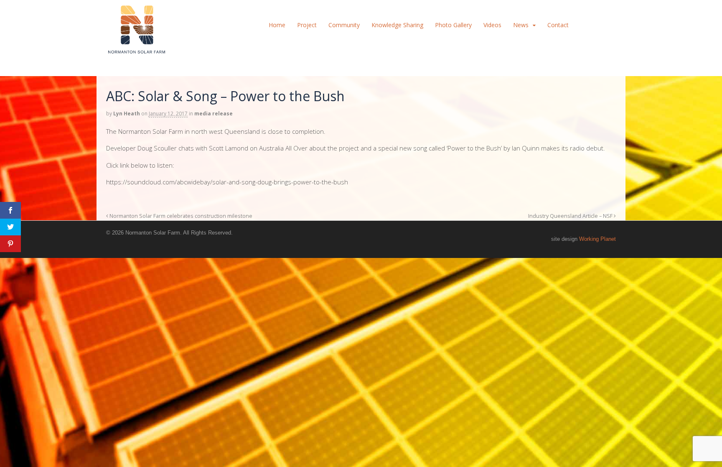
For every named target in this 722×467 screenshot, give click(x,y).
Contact (558, 25)
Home (277, 25)
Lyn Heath (126, 113)
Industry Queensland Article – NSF (571, 215)
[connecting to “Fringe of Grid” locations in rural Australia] (136, 50)
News (521, 25)
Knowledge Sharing (397, 25)
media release (213, 113)
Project (307, 25)
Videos (492, 25)
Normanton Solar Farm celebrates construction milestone (180, 215)
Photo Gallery (453, 25)
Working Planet (597, 239)
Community (344, 25)
